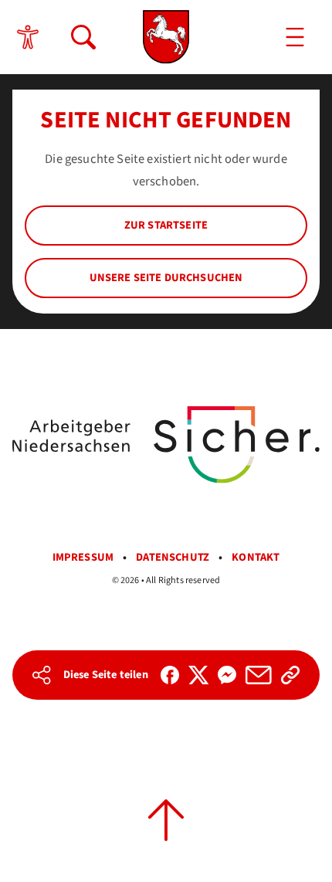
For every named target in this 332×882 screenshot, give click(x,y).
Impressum (83, 557)
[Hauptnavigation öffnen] (295, 37)
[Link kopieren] (290, 675)
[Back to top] (166, 820)
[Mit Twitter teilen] (198, 675)
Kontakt (255, 557)
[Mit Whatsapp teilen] (227, 675)
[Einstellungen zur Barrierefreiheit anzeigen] (28, 37)
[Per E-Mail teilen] (259, 675)
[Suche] (83, 37)
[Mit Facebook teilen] (170, 675)
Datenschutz (172, 557)
